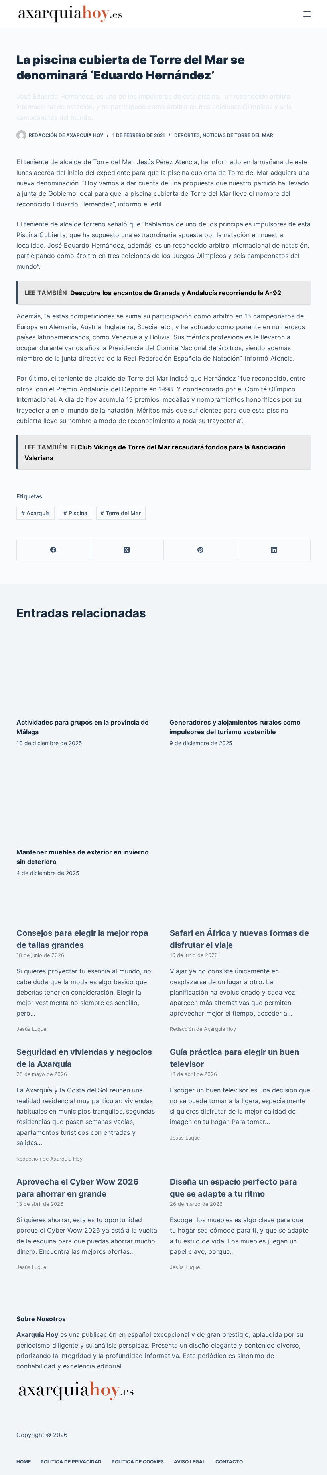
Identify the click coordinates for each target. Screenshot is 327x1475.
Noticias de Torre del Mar (238, 135)
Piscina (75, 513)
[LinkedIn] (274, 550)
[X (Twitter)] (127, 550)
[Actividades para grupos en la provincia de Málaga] (87, 669)
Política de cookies (138, 1462)
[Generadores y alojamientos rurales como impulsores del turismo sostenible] (240, 669)
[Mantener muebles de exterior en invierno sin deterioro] (87, 799)
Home (23, 1462)
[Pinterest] (200, 550)
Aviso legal (189, 1462)
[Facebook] (53, 550)
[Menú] (307, 14)
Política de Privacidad (71, 1462)
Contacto (229, 1462)
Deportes (187, 135)
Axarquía (35, 513)
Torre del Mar (120, 513)
